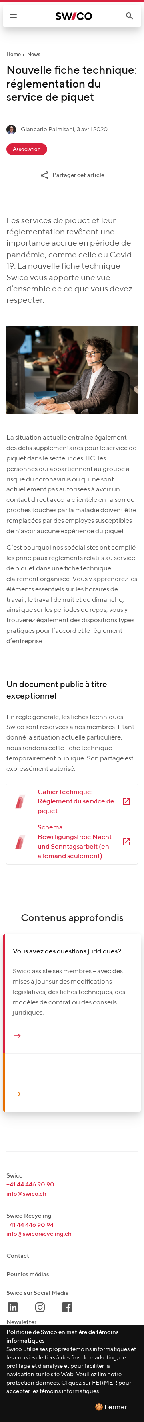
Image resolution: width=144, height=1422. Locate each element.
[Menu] (13, 16)
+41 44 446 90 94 (30, 1225)
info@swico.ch (26, 1194)
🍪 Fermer (111, 1407)
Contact (17, 1256)
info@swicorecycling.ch (39, 1234)
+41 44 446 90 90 (30, 1185)
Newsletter (21, 1322)
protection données (32, 1383)
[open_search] (133, 16)
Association (27, 149)
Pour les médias (27, 1274)
